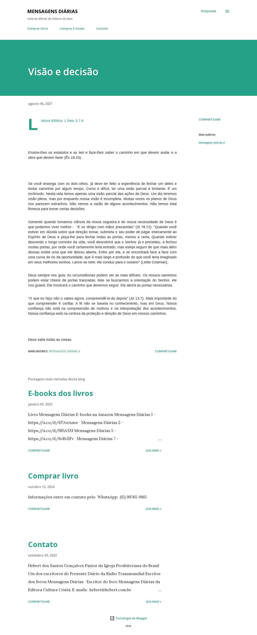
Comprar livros (37, 28)
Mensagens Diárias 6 (212, 142)
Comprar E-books (72, 28)
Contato (102, 28)
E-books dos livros (60, 393)
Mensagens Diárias (52, 11)
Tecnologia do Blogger (131, 618)
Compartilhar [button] (209, 119)
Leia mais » (153, 450)
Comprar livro (53, 476)
